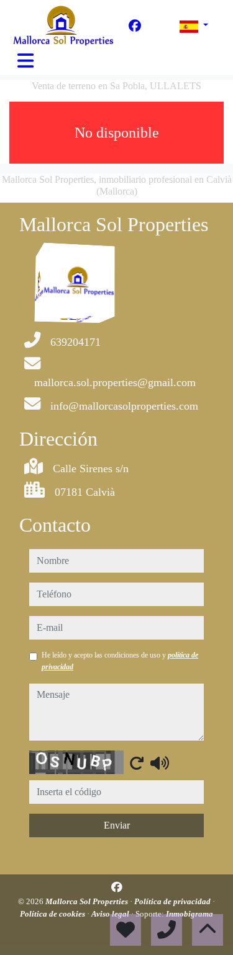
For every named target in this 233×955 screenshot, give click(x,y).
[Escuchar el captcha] (160, 762)
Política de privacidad (173, 901)
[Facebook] (135, 26)
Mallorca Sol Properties (87, 901)
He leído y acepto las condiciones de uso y (120, 661)
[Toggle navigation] (25, 61)
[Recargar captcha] (137, 762)
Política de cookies (53, 913)
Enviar (117, 825)
